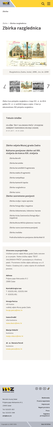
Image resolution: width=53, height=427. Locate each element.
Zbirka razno (15, 192)
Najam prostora (44, 407)
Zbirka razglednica (18, 23)
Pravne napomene (43, 401)
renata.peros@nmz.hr (14, 349)
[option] (26, 58)
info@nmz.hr (7, 416)
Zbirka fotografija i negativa (21, 206)
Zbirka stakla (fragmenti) (20, 173)
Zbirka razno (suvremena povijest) (24, 227)
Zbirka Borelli (15, 158)
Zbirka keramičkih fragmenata (22, 168)
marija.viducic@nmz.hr (14, 336)
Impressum (46, 404)
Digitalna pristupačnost (45, 415)
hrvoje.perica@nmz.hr (14, 310)
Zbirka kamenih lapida (19, 182)
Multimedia (46, 398)
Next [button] (48, 86)
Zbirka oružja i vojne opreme (21, 201)
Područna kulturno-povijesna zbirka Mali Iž (27, 237)
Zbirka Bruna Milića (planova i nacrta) (25, 223)
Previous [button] (4, 86)
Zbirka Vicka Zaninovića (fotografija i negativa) (25, 216)
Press (48, 411)
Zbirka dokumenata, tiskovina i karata (25, 211)
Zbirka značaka (16, 232)
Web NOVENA (45, 424)
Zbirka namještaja (17, 178)
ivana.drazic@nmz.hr (14, 323)
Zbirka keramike (16, 163)
